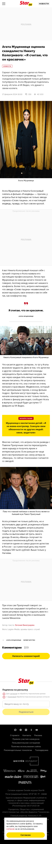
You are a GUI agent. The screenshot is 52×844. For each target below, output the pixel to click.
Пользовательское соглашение (26, 743)
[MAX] (15, 730)
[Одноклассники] (31, 730)
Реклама (38, 735)
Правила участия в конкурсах (26, 739)
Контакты (27, 735)
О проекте (14, 735)
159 (29, 94)
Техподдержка (41, 750)
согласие (13, 694)
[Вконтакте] (26, 730)
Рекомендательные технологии (18, 750)
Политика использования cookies (26, 746)
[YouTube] (37, 730)
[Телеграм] (21, 730)
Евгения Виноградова (24, 625)
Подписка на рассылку (15, 689)
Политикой (12, 697)
